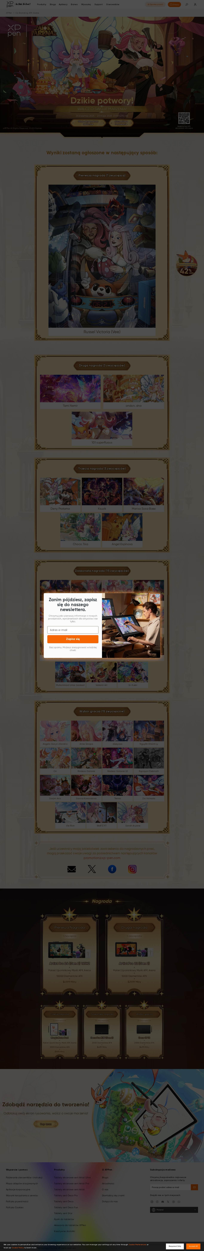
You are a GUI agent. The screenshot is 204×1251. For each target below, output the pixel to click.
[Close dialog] (157, 595)
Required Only (175, 1246)
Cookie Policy (18, 1248)
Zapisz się (73, 639)
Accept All (193, 1246)
